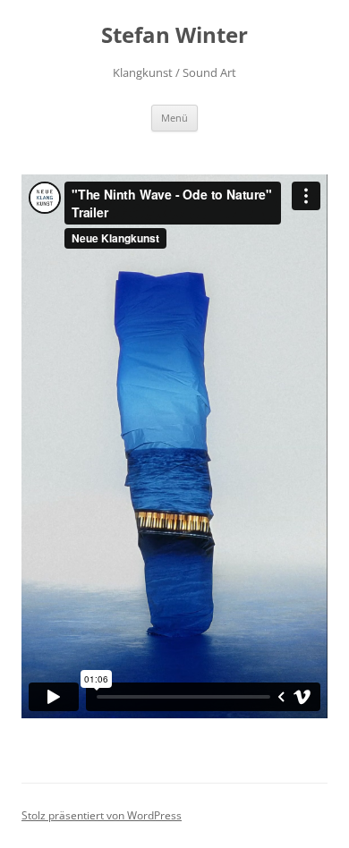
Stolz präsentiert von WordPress (101, 815)
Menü (174, 117)
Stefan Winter (174, 35)
